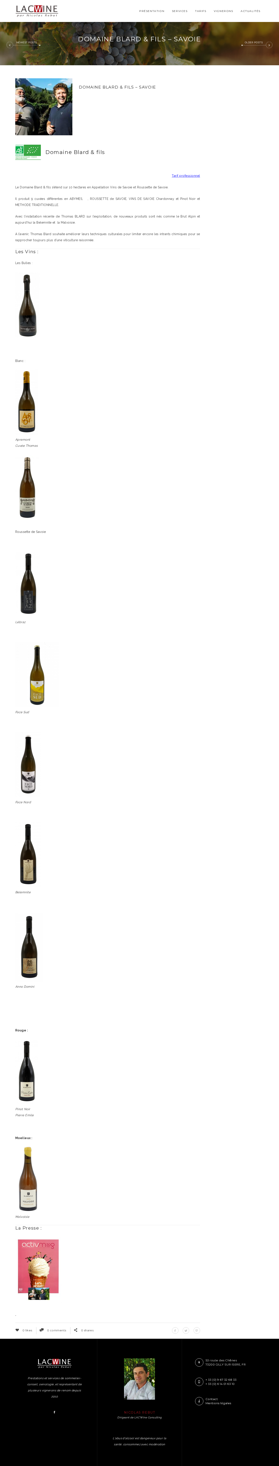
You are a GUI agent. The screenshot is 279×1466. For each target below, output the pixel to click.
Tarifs (200, 11)
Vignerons (223, 11)
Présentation (151, 11)
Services (180, 11)
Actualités (250, 11)
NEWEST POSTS (26, 42)
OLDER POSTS (254, 42)
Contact (212, 1399)
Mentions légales (218, 1403)
